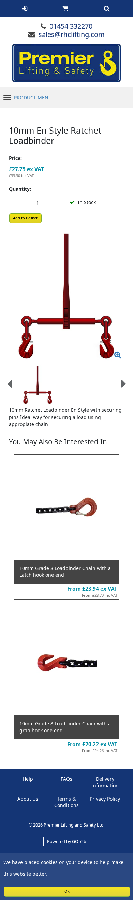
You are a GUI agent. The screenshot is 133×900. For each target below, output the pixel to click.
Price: (15, 158)
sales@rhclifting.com (72, 34)
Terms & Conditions (66, 801)
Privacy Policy (105, 798)
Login (24, 8)
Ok (67, 891)
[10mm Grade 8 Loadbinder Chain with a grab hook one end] (66, 662)
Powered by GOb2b (66, 841)
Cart (65, 8)
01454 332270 (70, 26)
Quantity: (20, 189)
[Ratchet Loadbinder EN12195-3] (66, 293)
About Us (27, 798)
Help (28, 779)
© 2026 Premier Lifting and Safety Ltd (67, 825)
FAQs (66, 779)
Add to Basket (25, 217)
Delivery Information (105, 782)
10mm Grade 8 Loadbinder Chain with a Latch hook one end (65, 571)
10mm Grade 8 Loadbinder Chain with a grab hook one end (65, 727)
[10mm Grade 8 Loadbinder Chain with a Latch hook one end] (66, 507)
